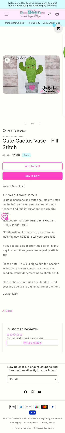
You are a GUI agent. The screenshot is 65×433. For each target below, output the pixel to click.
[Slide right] (40, 123)
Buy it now (32, 175)
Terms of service (23, 428)
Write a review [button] (32, 342)
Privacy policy (48, 423)
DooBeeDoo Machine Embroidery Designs (32, 418)
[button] (6, 14)
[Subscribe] (54, 379)
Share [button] (9, 310)
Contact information (44, 428)
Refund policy (31, 423)
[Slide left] (25, 123)
